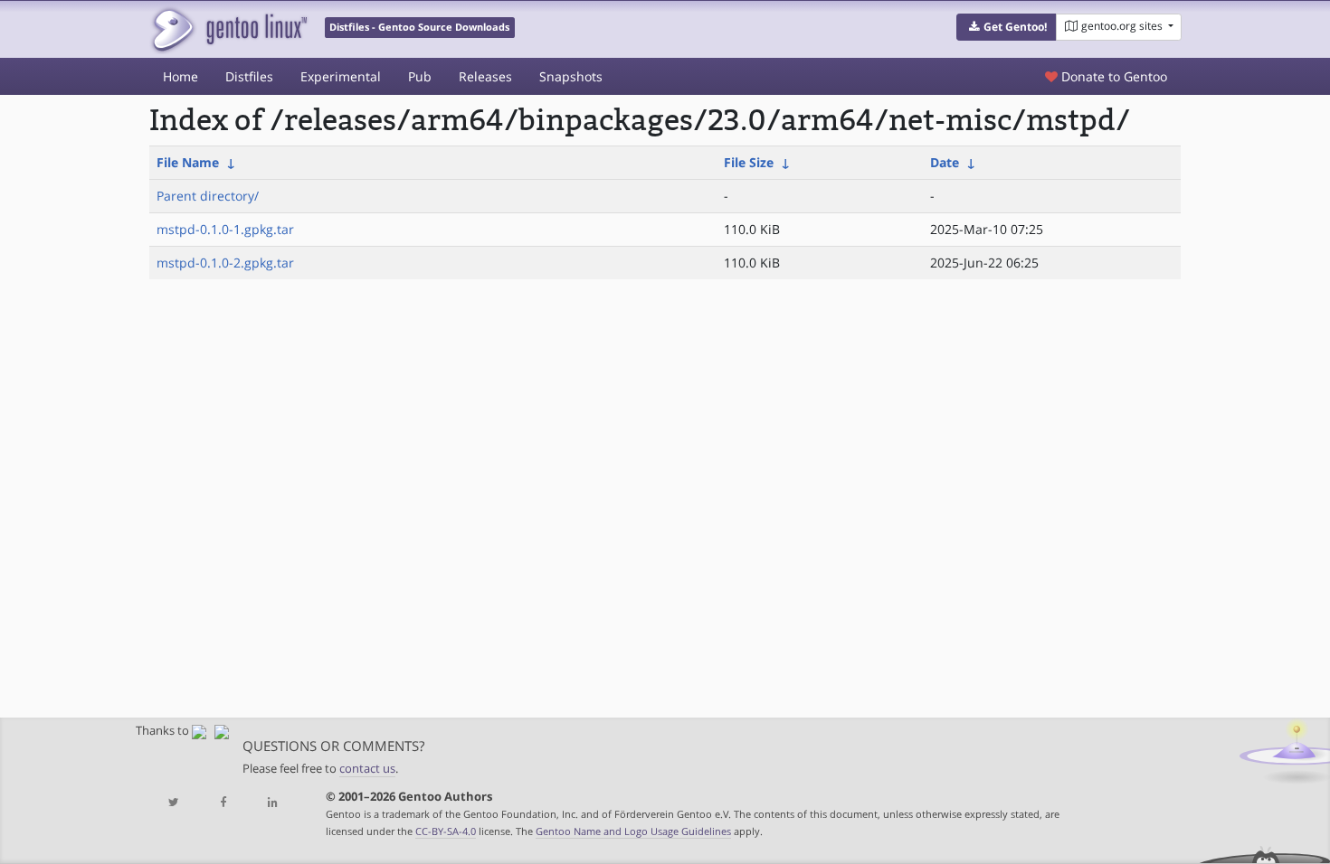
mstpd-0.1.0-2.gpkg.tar (225, 262)
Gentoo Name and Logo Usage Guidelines (633, 831)
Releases (485, 76)
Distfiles (249, 76)
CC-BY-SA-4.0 (445, 831)
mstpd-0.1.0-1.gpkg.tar (225, 229)
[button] (1006, 27)
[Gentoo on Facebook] (222, 803)
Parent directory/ (208, 195)
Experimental (340, 76)
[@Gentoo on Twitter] (173, 803)
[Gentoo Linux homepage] (228, 29)
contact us (367, 768)
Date (944, 162)
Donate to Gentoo (1112, 76)
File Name (188, 162)
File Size (749, 162)
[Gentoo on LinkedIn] (272, 803)
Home (180, 76)
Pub (420, 76)
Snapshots (571, 76)
